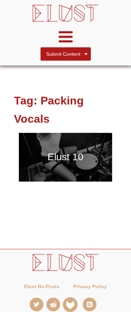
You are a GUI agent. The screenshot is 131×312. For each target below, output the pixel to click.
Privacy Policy (90, 286)
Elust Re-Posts (41, 286)
